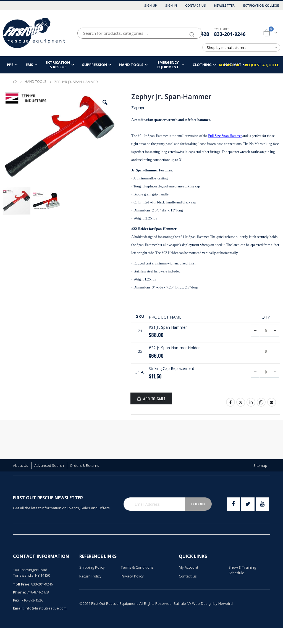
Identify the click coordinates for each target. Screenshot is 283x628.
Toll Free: (21, 584)
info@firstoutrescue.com (46, 608)
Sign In (171, 5)
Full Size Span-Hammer (225, 136)
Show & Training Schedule (242, 570)
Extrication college (261, 5)
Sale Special (228, 64)
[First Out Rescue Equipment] (34, 33)
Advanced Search (49, 465)
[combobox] (139, 33)
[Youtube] (262, 504)
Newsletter (224, 5)
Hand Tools (35, 81)
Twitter (240, 402)
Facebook (230, 402)
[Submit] (192, 32)
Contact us (188, 576)
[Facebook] (233, 504)
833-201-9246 (229, 34)
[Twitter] (248, 504)
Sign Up (150, 5)
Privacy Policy (132, 576)
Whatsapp (261, 402)
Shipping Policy (92, 567)
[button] (105, 102)
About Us (20, 465)
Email (271, 402)
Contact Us (195, 5)
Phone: (19, 592)
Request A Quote (262, 64)
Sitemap (260, 465)
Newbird (225, 603)
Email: (18, 608)
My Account (188, 567)
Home (15, 82)
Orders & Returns (84, 465)
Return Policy (90, 576)
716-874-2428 (38, 592)
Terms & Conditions (137, 567)
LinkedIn (251, 402)
